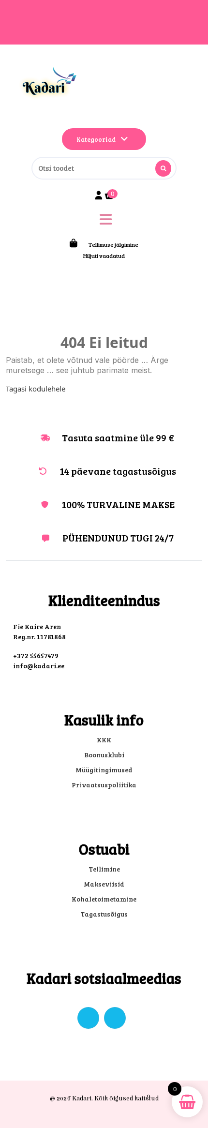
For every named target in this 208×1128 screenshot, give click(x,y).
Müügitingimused (104, 769)
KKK (104, 739)
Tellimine (104, 868)
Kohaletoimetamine (104, 898)
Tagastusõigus (104, 913)
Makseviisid (104, 883)
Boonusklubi (104, 754)
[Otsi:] (104, 168)
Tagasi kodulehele (35, 388)
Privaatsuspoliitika (104, 784)
